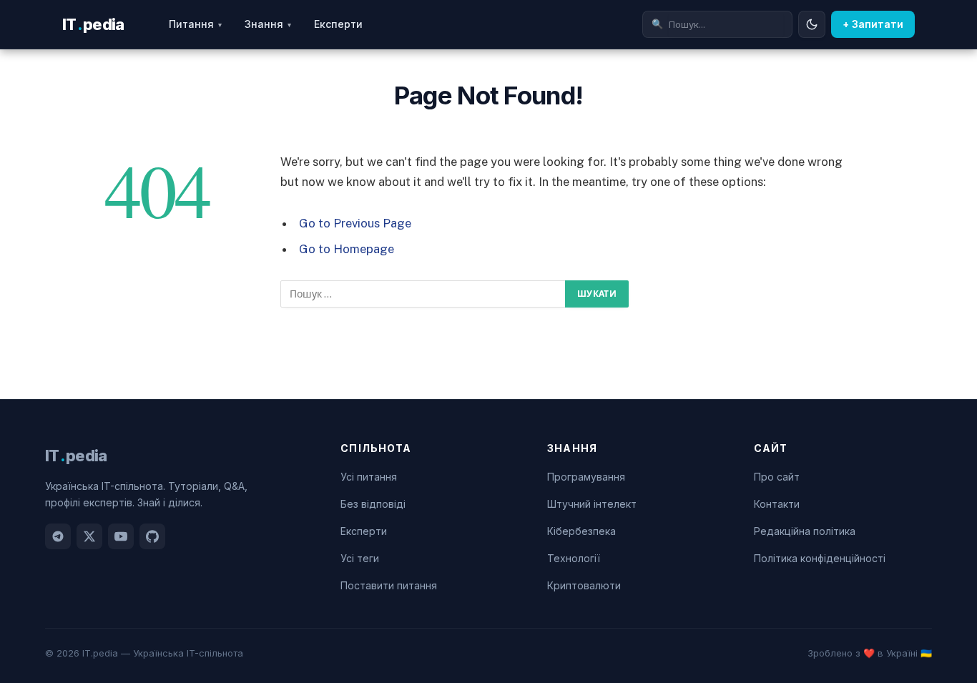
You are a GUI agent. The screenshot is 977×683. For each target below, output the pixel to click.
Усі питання (368, 477)
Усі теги (359, 558)
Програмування (586, 477)
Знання (268, 24)
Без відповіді (373, 504)
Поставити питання (388, 585)
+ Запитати (873, 24)
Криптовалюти (584, 585)
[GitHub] (152, 536)
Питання (195, 24)
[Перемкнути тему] (811, 24)
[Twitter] (89, 536)
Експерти (338, 24)
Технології (573, 558)
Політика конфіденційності (819, 558)
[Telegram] (58, 536)
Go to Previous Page (355, 223)
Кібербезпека (581, 531)
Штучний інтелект (592, 504)
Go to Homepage (346, 249)
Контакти (777, 504)
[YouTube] (121, 536)
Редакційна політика (804, 531)
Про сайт (777, 477)
